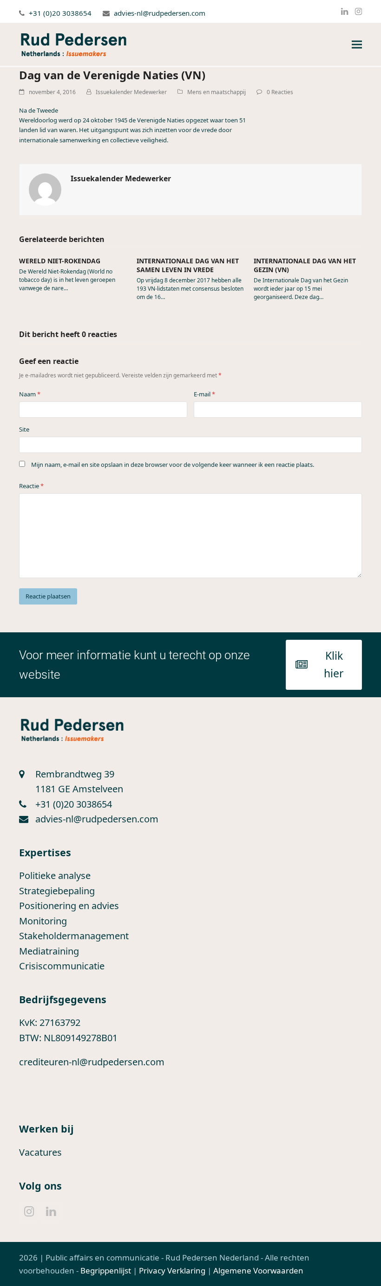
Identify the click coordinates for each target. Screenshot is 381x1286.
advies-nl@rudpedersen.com (159, 13)
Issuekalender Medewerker (131, 92)
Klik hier (334, 664)
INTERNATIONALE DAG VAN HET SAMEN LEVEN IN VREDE (188, 265)
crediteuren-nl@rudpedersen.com (91, 1062)
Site (24, 429)
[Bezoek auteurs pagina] (45, 189)
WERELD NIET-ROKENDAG (59, 260)
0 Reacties (280, 92)
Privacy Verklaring (172, 1270)
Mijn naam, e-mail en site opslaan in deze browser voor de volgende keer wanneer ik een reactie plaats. (172, 464)
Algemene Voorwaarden (258, 1270)
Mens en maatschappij (216, 92)
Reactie (31, 486)
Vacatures (40, 1152)
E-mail (204, 394)
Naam (29, 394)
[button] (357, 45)
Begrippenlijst (105, 1270)
